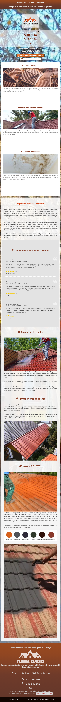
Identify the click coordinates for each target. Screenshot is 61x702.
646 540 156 (32, 39)
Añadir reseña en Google (44, 693)
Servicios (24, 673)
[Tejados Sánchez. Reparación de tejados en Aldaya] (30, 27)
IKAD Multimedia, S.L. (48, 699)
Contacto (45, 673)
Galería (35, 673)
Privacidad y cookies (12, 699)
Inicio (14, 673)
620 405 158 (32, 35)
